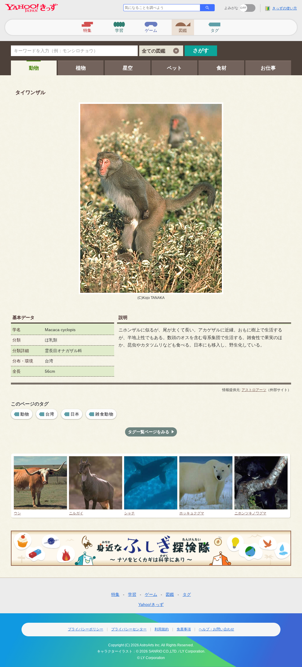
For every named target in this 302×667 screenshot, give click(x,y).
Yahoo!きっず (151, 604)
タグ (187, 594)
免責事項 (184, 629)
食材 (221, 68)
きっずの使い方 (284, 8)
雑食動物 (104, 414)
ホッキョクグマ (191, 513)
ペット (174, 68)
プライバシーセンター (129, 629)
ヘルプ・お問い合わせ (216, 629)
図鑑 (170, 594)
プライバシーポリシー (85, 629)
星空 (128, 68)
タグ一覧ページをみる (148, 431)
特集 (115, 594)
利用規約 (162, 629)
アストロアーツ (254, 390)
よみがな (231, 8)
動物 (34, 68)
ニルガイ (76, 513)
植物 (81, 68)
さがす (201, 50)
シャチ (129, 513)
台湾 (50, 414)
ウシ (17, 513)
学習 (132, 594)
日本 (75, 414)
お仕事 (268, 68)
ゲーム (151, 594)
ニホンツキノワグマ (250, 513)
